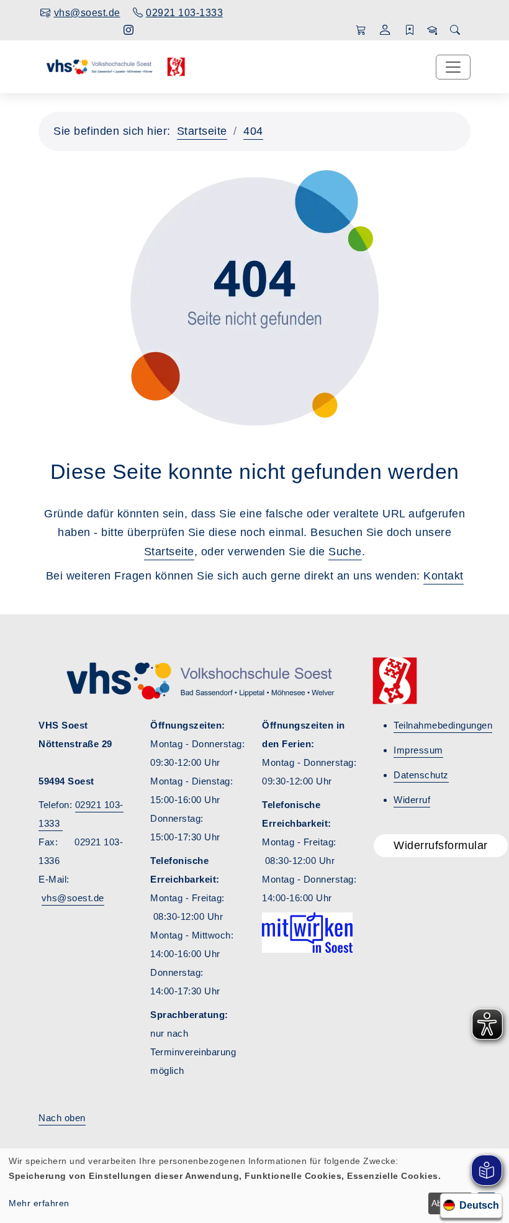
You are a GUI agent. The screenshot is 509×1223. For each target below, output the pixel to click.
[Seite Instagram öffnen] (129, 30)
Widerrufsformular (441, 845)
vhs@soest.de (73, 898)
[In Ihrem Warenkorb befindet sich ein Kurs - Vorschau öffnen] (361, 30)
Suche (345, 551)
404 (253, 131)
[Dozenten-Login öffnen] (432, 30)
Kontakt (443, 576)
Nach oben (62, 1117)
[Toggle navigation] (453, 67)
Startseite (202, 131)
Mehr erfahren (39, 1203)
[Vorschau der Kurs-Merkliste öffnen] (410, 30)
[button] (385, 31)
